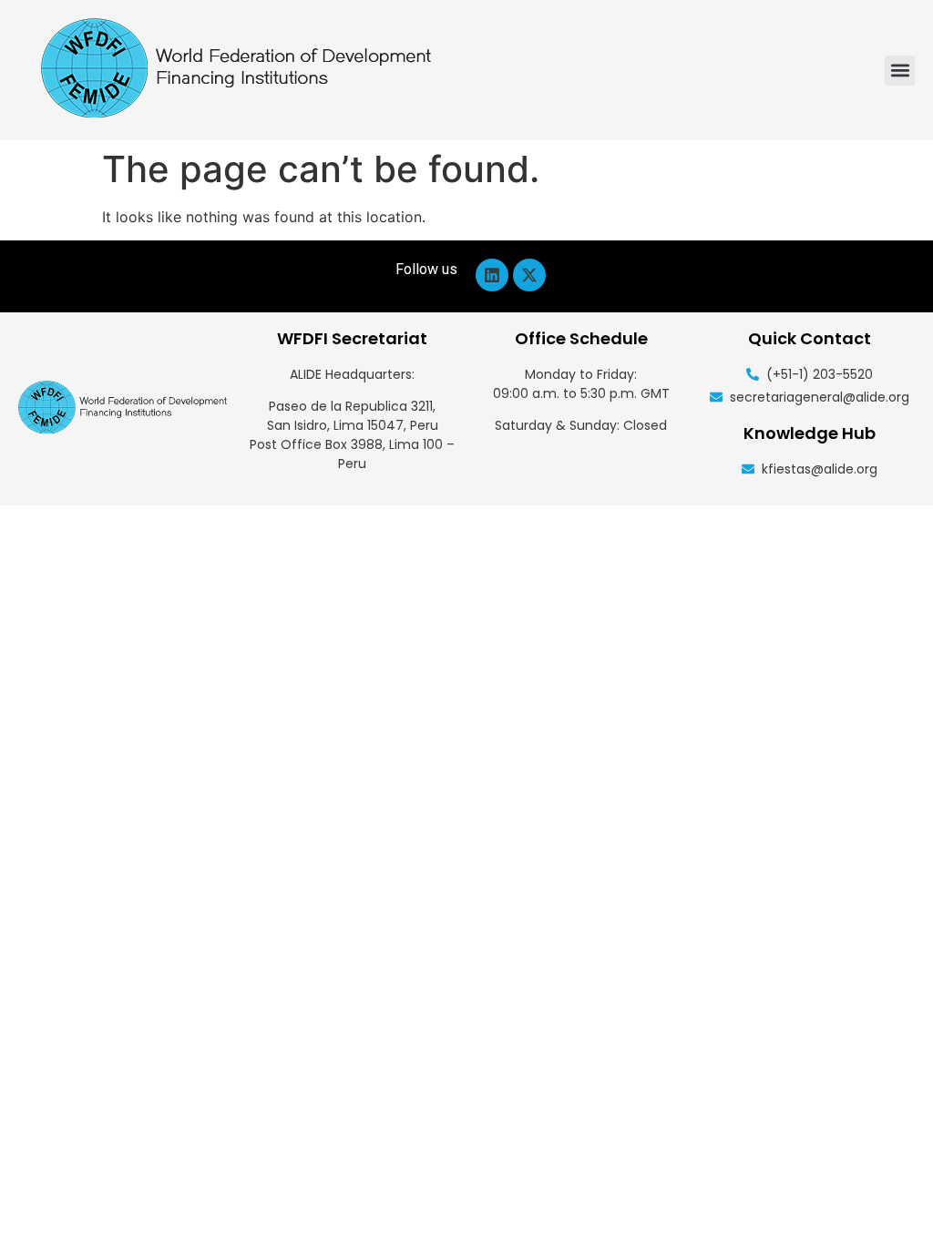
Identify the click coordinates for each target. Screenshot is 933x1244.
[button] (900, 71)
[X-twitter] (529, 275)
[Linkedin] (492, 275)
